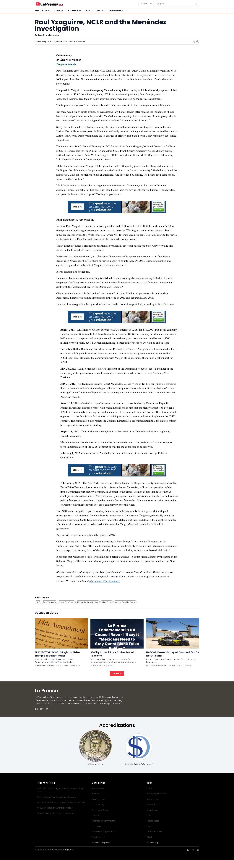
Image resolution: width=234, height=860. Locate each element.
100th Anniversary (154, 831)
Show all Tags (153, 842)
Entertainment (98, 837)
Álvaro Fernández (51, 35)
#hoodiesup (152, 810)
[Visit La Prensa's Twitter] (47, 709)
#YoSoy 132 (151, 804)
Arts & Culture (98, 788)
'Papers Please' (153, 820)
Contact (101, 10)
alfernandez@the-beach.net (105, 581)
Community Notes (100, 810)
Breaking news (43, 10)
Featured (59, 10)
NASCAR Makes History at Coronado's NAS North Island (61, 802)
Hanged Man (116, 10)
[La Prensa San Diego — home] (49, 4)
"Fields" (149, 788)
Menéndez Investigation (87, 602)
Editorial (95, 815)
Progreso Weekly (66, 64)
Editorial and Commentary (104, 820)
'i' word (149, 826)
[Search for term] (197, 3)
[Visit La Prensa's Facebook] (36, 709)
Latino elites (106, 602)
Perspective (74, 10)
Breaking (95, 793)
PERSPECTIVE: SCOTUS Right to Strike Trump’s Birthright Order (57, 654)
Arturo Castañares (46, 666)
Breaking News (98, 799)
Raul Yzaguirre (49, 602)
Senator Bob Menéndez (125, 602)
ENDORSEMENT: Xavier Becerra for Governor (55, 813)
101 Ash (149, 837)
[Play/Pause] (197, 41)
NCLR (38, 602)
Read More (117, 673)
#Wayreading (153, 799)
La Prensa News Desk (157, 666)
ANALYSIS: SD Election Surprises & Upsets (54, 807)
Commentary (98, 804)
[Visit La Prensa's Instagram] (41, 709)
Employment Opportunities (104, 831)
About (88, 10)
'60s (148, 815)
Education (96, 826)
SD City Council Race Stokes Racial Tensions (56, 797)
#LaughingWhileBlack (156, 793)
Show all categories (101, 842)
